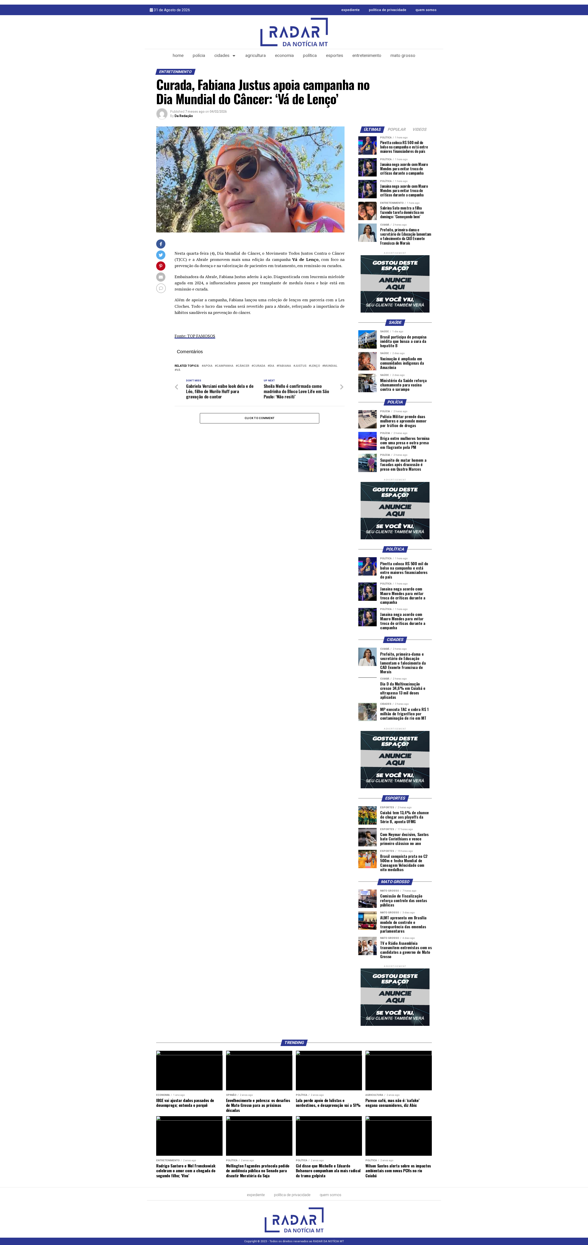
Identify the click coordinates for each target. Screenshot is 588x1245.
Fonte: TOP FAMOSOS (195, 336)
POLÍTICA (310, 55)
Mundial (330, 365)
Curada (259, 365)
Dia (271, 365)
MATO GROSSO (402, 55)
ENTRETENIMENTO (366, 55)
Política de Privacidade (387, 10)
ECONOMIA (284, 55)
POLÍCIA (199, 55)
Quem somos (426, 10)
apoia (208, 365)
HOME (178, 55)
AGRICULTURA (255, 55)
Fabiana (284, 365)
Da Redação (184, 116)
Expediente (350, 10)
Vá (178, 370)
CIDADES (221, 55)
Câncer (243, 365)
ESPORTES (334, 55)
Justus (300, 365)
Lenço (315, 365)
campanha (225, 365)
